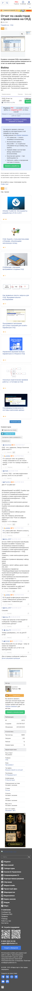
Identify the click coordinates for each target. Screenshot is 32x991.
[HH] (11, 977)
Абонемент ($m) (10, 810)
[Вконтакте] (7, 977)
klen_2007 (8, 539)
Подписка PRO (6, 914)
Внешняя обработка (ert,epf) (14, 770)
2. (2, 471)
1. (2, 445)
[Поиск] (7, 3)
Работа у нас (6, 921)
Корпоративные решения (14, 879)
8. (2, 608)
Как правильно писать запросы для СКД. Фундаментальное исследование (16, 297)
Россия (7, 790)
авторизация (15, 658)
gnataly (7, 456)
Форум (6, 902)
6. (2, 539)
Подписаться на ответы (9, 430)
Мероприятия (9, 892)
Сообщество (6, 912)
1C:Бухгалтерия (10, 780)
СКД (6, 760)
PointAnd (8, 482)
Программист (9, 765)
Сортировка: (11, 437)
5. (3, 528)
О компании (6, 910)
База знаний (8, 865)
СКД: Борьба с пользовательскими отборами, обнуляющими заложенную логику (16, 241)
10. (3, 630)
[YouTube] (3, 982)
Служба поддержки (11, 927)
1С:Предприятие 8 (10, 775)
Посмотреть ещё (15, 421)
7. (3, 595)
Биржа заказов (10, 899)
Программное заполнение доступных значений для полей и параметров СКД (15, 325)
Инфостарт (5, 184)
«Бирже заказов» (22, 135)
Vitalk (6, 471)
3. (3, 456)
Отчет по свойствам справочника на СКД (16, 17)
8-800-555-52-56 (8, 941)
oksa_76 (7, 617)
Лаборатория (9, 868)
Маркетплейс (9, 885)
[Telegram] (3, 977)
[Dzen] (16, 977)
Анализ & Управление (12, 872)
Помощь (4, 919)
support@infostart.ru (9, 943)
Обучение (8, 882)
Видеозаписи (9, 896)
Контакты (4, 923)
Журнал (7, 862)
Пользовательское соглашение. (12, 960)
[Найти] (29, 857)
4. (2, 482)
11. (2, 641)
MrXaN (7, 641)
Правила (4, 916)
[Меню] (3, 3)
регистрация (6, 658)
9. (2, 617)
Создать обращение (11, 948)
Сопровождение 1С (11, 875)
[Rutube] (7, 982)
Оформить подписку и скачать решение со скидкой (16, 120)
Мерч (6, 906)
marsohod (8, 445)
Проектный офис (10, 889)
